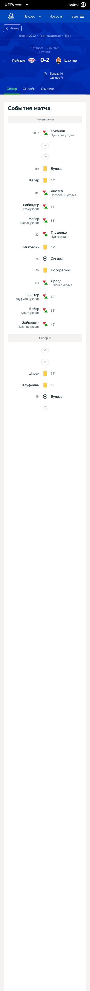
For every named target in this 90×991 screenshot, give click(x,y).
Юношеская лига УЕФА (11, 16)
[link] (56, 16)
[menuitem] (33, 16)
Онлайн (29, 88)
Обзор (12, 88)
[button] (33, 16)
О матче (47, 88)
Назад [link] (14, 28)
